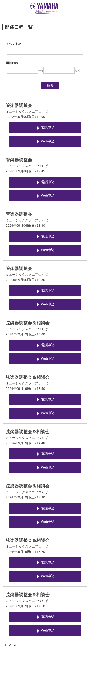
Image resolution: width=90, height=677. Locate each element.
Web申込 (48, 141)
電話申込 (48, 127)
